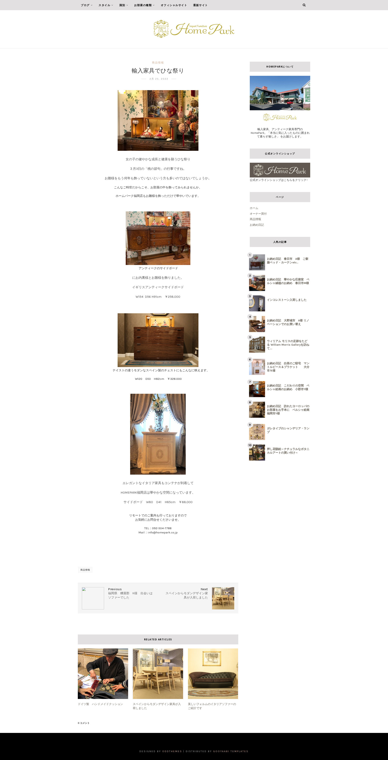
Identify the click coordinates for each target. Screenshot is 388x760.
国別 (122, 5)
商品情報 (158, 62)
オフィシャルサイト (174, 5)
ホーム (254, 208)
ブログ (85, 5)
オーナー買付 (258, 213)
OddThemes (172, 751)
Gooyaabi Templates (231, 751)
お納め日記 (257, 225)
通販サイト (200, 5)
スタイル (104, 5)
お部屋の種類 (143, 5)
